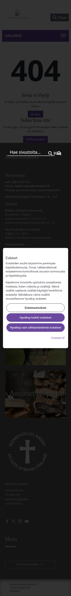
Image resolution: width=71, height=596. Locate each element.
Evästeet (58, 338)
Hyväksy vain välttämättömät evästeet (35, 327)
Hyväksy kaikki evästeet (36, 317)
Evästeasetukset (35, 307)
